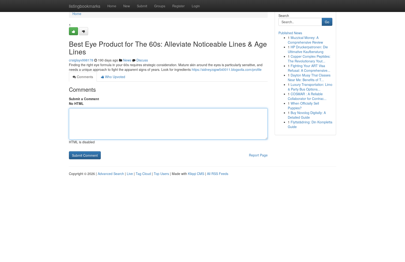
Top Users (161, 173)
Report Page (258, 155)
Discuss (142, 60)
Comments (84, 76)
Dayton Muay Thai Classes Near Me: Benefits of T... (309, 77)
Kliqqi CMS (196, 173)
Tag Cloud (143, 173)
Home (111, 6)
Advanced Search (111, 173)
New (126, 6)
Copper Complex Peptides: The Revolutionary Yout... (309, 58)
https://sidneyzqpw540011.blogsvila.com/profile (227, 69)
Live (130, 173)
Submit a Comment (84, 98)
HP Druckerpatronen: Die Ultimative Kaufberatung (308, 49)
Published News (290, 32)
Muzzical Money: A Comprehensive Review (305, 40)
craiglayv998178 (81, 60)
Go (327, 21)
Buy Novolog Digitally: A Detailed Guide (307, 115)
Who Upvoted (114, 76)
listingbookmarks (84, 6)
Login (196, 6)
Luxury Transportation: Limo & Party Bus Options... (310, 86)
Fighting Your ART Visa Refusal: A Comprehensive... (309, 68)
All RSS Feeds (217, 173)
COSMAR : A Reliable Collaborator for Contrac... (307, 96)
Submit (142, 6)
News (127, 60)
